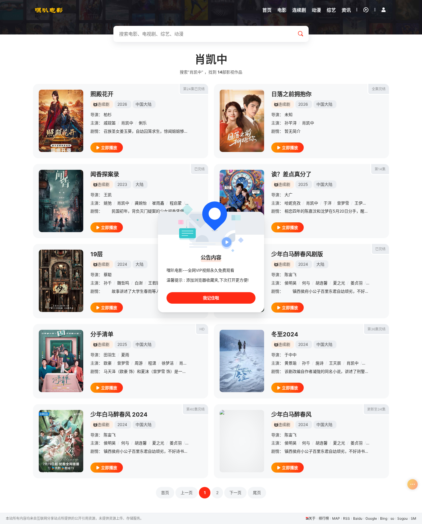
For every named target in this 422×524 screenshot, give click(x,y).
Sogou (402, 518)
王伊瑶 (361, 203)
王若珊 (154, 282)
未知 (288, 114)
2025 (303, 184)
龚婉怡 (141, 203)
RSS (346, 518)
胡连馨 (321, 282)
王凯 (108, 194)
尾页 (257, 492)
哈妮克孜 (292, 203)
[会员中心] (383, 10)
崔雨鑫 (158, 203)
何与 (306, 282)
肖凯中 (127, 122)
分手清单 (101, 334)
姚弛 (108, 203)
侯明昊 (290, 282)
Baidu (357, 518)
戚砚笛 (110, 122)
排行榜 (324, 518)
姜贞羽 (357, 282)
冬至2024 (284, 334)
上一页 (187, 492)
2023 (122, 184)
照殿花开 (101, 94)
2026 (122, 104)
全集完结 (379, 89)
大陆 (139, 184)
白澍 (139, 282)
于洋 (328, 203)
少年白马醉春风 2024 (119, 414)
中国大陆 (143, 104)
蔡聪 (108, 274)
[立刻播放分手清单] (61, 361)
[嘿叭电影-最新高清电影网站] (49, 10)
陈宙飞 (290, 274)
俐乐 (143, 122)
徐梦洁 (168, 363)
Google (371, 518)
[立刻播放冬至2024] (242, 361)
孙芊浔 (290, 122)
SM (413, 518)
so (392, 518)
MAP (336, 518)
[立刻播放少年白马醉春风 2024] (61, 441)
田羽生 (110, 354)
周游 (139, 363)
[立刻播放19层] (61, 281)
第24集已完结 (194, 89)
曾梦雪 (343, 203)
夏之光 (339, 282)
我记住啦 (211, 297)
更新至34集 (376, 409)
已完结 (199, 169)
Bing (383, 518)
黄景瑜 (290, 363)
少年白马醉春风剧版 (297, 254)
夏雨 (125, 354)
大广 (288, 194)
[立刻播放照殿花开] (61, 121)
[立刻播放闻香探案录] (61, 201)
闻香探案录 (104, 174)
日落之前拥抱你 (291, 94)
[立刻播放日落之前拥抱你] (242, 121)
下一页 (235, 492)
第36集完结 (376, 329)
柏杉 (108, 114)
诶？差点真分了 (291, 174)
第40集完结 (195, 409)
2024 (122, 264)
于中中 (290, 354)
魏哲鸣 (123, 282)
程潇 (152, 363)
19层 (96, 254)
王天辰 (335, 363)
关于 (312, 518)
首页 (165, 492)
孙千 (108, 282)
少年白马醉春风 (291, 414)
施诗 (319, 363)
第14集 (380, 169)
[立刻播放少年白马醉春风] (242, 441)
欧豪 (108, 363)
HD (202, 329)
